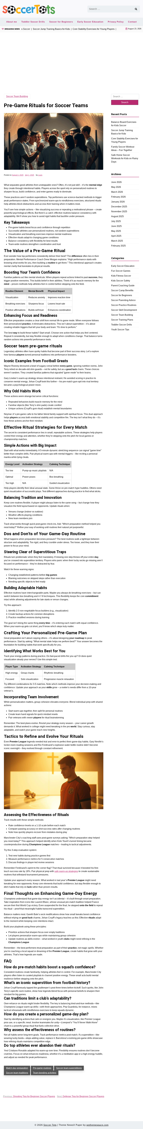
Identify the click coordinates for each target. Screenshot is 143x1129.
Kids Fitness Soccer (121, 276)
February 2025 (118, 246)
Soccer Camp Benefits (122, 290)
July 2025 (116, 221)
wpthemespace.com (97, 1125)
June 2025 (116, 226)
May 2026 (116, 187)
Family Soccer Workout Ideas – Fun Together (122, 148)
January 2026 (118, 202)
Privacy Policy (116, 22)
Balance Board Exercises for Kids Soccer (123, 124)
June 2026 (116, 182)
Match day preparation (17, 1068)
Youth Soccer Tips (120, 329)
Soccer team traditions (17, 1073)
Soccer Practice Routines (123, 305)
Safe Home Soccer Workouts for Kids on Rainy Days (124, 158)
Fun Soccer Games (120, 271)
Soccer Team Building (17, 96)
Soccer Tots (50, 1125)
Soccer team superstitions (69, 1068)
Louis (40, 175)
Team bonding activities (44, 1073)
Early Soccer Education (90, 22)
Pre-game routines (42, 1068)
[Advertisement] (71, 58)
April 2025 (116, 236)
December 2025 (119, 206)
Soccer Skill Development (124, 310)
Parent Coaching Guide (122, 285)
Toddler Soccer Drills (33, 22)
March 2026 (117, 192)
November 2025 (119, 211)
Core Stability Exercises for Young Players (124, 140)
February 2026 (118, 197)
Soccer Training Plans (122, 320)
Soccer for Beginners (61, 22)
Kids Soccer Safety (120, 280)
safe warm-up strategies (66, 871)
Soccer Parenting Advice (123, 300)
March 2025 (117, 241)
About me (11, 22)
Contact (132, 22)
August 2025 (117, 216)
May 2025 (116, 231)
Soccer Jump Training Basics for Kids (122, 132)
